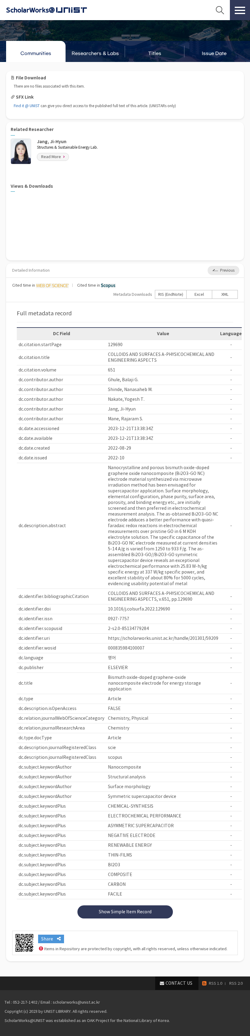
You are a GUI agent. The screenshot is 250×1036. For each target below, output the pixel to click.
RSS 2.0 (236, 983)
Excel (199, 294)
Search (220, 10)
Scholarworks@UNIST (56, 10)
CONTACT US (179, 983)
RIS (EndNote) (170, 294)
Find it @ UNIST (27, 105)
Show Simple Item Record (125, 912)
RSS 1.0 (215, 983)
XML (225, 294)
